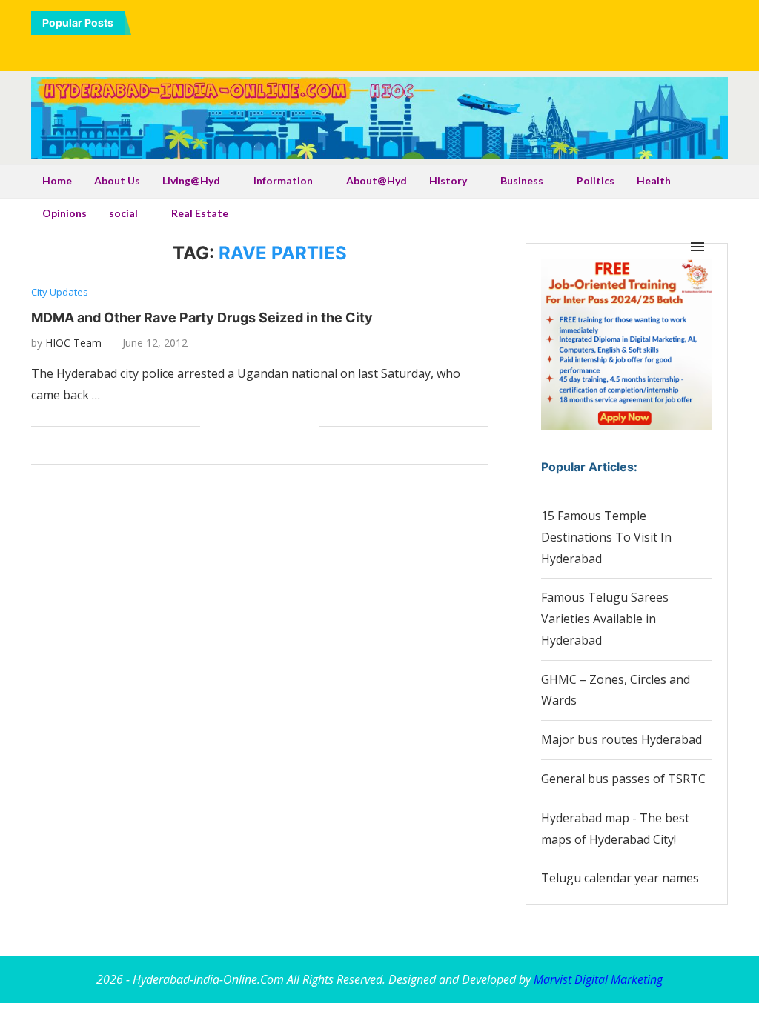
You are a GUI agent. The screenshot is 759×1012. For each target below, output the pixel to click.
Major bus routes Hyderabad (621, 739)
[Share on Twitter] (246, 426)
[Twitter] (348, 49)
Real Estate (199, 213)
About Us (117, 180)
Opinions (64, 213)
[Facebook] (327, 49)
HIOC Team (73, 343)
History (448, 180)
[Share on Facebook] (230, 426)
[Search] (720, 246)
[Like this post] (212, 426)
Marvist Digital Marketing (598, 979)
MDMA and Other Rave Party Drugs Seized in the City (202, 317)
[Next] (164, 23)
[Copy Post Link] (292, 426)
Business (521, 180)
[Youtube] (389, 49)
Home (57, 180)
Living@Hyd (191, 180)
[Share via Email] (308, 426)
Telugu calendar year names (620, 878)
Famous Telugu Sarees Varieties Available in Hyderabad (605, 618)
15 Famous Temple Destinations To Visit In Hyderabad (606, 537)
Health (654, 180)
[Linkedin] (369, 49)
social (123, 213)
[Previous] (145, 23)
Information (283, 180)
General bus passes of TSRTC (623, 778)
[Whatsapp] (410, 49)
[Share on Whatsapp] (261, 426)
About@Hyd (376, 180)
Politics (595, 180)
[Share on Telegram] (277, 426)
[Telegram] (431, 49)
